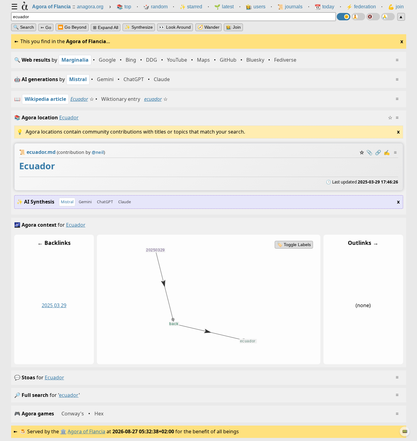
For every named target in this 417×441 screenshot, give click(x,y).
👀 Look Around (175, 27)
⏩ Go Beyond (72, 27)
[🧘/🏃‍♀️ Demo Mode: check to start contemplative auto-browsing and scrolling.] (358, 16)
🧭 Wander (208, 27)
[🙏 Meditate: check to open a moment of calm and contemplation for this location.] (388, 16)
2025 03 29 (54, 305)
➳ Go (45, 27)
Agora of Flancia (86, 431)
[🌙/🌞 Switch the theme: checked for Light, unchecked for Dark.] (343, 16)
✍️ (387, 152)
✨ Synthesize (139, 27)
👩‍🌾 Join (233, 27)
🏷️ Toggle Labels (294, 244)
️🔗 (378, 152)
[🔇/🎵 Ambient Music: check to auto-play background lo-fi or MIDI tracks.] (373, 16)
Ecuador (79, 99)
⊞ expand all (105, 27)
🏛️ (63, 431)
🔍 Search (23, 27)
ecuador (153, 99)
